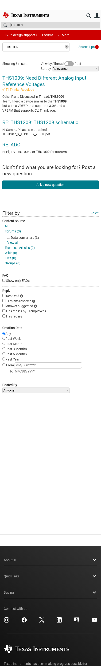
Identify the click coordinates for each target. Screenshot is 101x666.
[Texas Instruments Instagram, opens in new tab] (6, 621)
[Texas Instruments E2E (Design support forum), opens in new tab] (77, 621)
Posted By (9, 385)
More (65, 35)
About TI (10, 560)
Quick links (11, 576)
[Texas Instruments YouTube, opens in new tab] (94, 621)
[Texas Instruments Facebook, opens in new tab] (24, 621)
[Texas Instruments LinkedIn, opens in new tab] (59, 621)
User (97, 16)
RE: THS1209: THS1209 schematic (40, 122)
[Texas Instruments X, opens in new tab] (42, 621)
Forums (47, 35)
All (6, 226)
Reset (94, 213)
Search (89, 16)
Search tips (86, 47)
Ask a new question (50, 185)
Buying (9, 592)
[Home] (25, 15)
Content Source (13, 221)
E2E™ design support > (21, 35)
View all (12, 242)
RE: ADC (11, 145)
